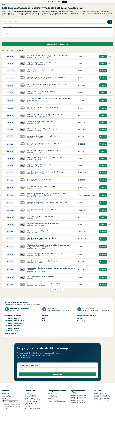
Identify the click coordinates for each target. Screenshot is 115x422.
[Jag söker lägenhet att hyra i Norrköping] (22, 239)
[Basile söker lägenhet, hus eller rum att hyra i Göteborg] (22, 78)
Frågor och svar (52, 396)
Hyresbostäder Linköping (101, 395)
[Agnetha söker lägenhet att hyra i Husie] (22, 92)
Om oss (79, 318)
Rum (43, 320)
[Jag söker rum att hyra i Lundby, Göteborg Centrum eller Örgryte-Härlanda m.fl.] (22, 100)
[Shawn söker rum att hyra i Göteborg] (22, 231)
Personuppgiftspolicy (31, 403)
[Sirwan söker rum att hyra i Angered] (22, 71)
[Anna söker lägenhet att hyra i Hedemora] (22, 137)
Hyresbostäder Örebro (100, 393)
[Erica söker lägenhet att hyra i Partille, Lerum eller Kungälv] (22, 203)
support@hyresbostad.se (10, 400)
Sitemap (27, 406)
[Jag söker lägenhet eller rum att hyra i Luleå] (22, 63)
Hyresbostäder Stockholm (79, 395)
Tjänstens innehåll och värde (33, 400)
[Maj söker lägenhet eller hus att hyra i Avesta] (22, 224)
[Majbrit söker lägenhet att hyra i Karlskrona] (22, 151)
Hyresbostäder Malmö (77, 399)
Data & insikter (52, 395)
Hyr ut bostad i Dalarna (12, 318)
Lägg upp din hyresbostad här (57, 44)
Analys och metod (53, 393)
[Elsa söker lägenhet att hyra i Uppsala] (22, 277)
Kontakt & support (30, 395)
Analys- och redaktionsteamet (57, 401)
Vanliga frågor (81, 321)
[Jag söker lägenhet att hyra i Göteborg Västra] (22, 262)
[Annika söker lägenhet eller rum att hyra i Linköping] (22, 254)
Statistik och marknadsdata (86, 315)
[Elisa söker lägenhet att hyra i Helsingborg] (22, 129)
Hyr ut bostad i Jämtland (12, 330)
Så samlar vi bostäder (31, 401)
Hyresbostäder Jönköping (102, 398)
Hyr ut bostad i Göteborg (12, 325)
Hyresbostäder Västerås (78, 402)
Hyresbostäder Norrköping (102, 400)
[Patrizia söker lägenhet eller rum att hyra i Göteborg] (22, 285)
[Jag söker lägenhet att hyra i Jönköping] (22, 217)
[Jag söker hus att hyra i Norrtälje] (22, 180)
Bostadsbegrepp (53, 400)
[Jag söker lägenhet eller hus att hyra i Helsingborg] (22, 173)
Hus (43, 318)
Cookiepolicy (29, 405)
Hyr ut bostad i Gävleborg (13, 323)
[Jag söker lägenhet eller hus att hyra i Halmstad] (22, 144)
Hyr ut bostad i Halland (12, 328)
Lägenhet (45, 315)
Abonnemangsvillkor (31, 396)
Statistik (50, 398)
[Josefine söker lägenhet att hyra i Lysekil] (22, 210)
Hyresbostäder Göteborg (78, 397)
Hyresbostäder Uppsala (78, 400)
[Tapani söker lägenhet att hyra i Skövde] (22, 122)
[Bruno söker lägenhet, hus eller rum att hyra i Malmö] (22, 115)
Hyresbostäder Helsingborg (102, 396)
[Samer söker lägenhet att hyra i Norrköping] (22, 108)
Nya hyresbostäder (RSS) (32, 408)
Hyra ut (4, 4)
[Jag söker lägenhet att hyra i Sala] (22, 165)
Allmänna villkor (29, 398)
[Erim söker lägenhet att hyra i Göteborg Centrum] (22, 158)
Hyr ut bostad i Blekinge (12, 315)
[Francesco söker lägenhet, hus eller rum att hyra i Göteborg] (22, 56)
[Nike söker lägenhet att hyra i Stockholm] (22, 187)
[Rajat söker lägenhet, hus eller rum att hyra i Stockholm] (22, 85)
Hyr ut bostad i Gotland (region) (14, 320)
